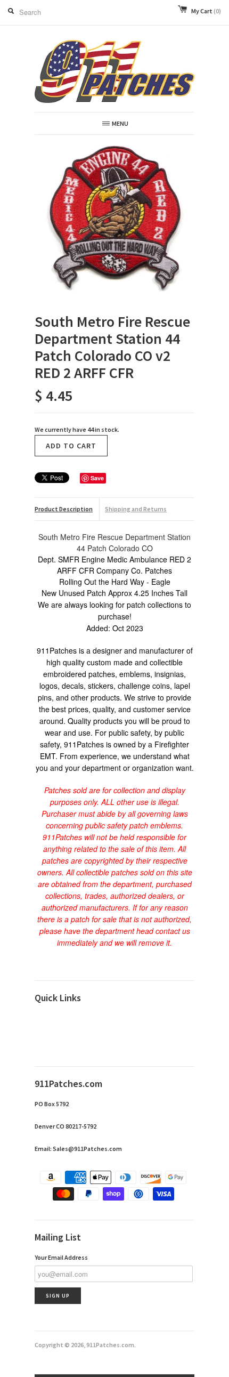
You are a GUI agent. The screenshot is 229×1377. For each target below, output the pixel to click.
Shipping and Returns (136, 509)
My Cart (206, 11)
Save (97, 478)
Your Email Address (61, 1257)
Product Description (64, 509)
